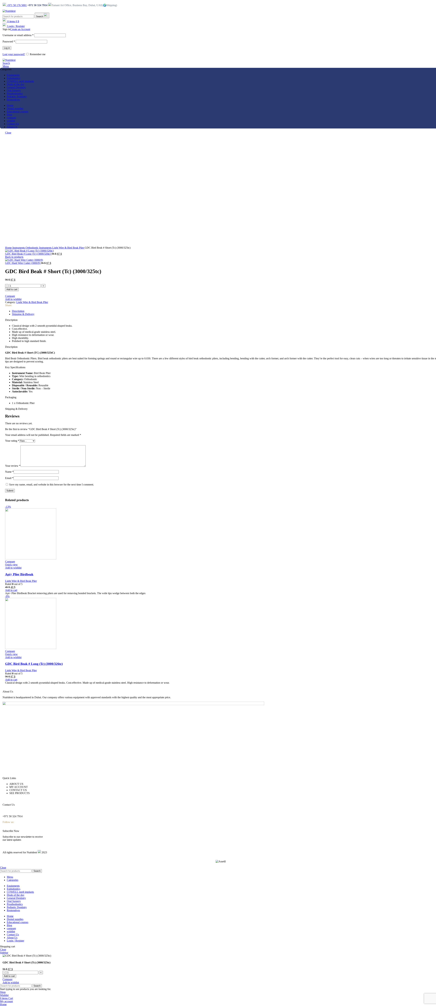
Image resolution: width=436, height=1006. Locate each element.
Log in (7, 48)
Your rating (12, 440)
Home (8, 247)
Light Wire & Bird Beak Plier (68, 247)
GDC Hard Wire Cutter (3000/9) (23, 263)
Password (9, 41)
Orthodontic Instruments (39, 247)
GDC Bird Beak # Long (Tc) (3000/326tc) (28, 253)
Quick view (11, 564)
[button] (11, 590)
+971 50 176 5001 (16, 5)
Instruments (19, 247)
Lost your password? (14, 54)
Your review (12, 465)
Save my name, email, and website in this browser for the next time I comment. (51, 484)
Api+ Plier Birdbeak (19, 574)
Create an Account (20, 29)
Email (9, 478)
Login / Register (15, 940)
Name (9, 471)
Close (8, 132)
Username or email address (18, 35)
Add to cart (11, 289)
